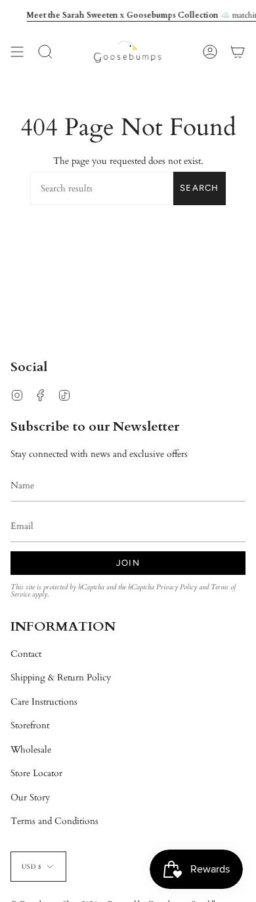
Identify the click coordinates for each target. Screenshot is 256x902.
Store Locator (36, 773)
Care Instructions (44, 702)
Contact (26, 654)
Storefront (30, 725)
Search (199, 188)
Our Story (30, 797)
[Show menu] (17, 51)
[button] (45, 51)
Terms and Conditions (54, 821)
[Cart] (237, 51)
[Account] (210, 51)
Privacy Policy (176, 587)
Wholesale (31, 749)
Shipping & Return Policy (61, 677)
